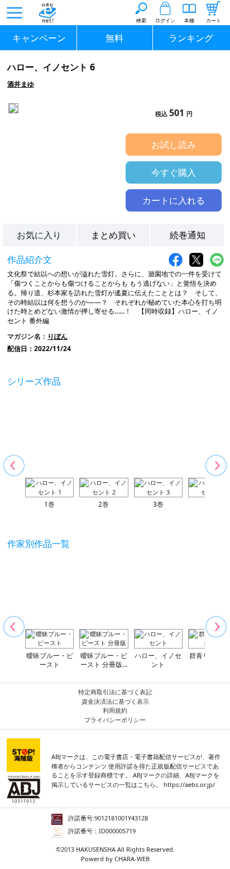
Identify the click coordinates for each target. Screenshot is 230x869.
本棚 (189, 20)
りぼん (57, 336)
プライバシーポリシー (115, 720)
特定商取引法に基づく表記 (115, 692)
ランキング (191, 38)
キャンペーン (39, 38)
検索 (141, 20)
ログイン (165, 20)
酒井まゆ (20, 84)
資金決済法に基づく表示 (115, 701)
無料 (114, 38)
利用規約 (115, 710)
